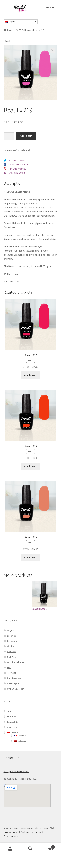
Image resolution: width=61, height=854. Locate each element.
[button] (52, 50)
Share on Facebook (18, 164)
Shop (9, 711)
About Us (11, 716)
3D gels (10, 630)
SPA (9, 667)
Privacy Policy (11, 831)
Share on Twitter (18, 160)
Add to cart (26, 135)
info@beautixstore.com (16, 771)
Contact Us (12, 722)
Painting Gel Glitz (15, 662)
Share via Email (17, 172)
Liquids (10, 646)
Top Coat (11, 672)
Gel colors (12, 640)
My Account (12, 727)
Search (30, 848)
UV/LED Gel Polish (23, 30)
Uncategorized (14, 678)
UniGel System (14, 683)
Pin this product (17, 168)
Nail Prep (11, 656)
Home (10, 30)
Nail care (11, 651)
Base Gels (11, 635)
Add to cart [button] (30, 375)
